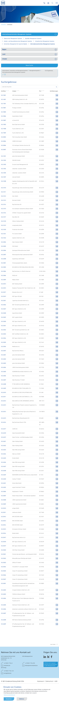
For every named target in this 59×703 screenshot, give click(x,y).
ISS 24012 (3, 401)
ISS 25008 (3, 500)
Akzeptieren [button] (9, 698)
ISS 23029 (3, 317)
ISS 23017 (3, 292)
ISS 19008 (3, 128)
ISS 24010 (3, 392)
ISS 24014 (3, 411)
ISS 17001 (3, 103)
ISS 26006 (3, 609)
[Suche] (52, 3)
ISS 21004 (3, 168)
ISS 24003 (3, 363)
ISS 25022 (3, 558)
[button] (29, 34)
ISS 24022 (3, 445)
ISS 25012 (3, 516)
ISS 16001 (3, 99)
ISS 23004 (3, 271)
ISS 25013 (3, 520)
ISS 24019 (3, 437)
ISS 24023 (3, 449)
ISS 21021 (3, 233)
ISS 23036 (3, 346)
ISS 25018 (3, 541)
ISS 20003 (3, 137)
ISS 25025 (3, 571)
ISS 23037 (3, 350)
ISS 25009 (3, 504)
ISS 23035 (3, 342)
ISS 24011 (3, 396)
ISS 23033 (3, 334)
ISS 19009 (3, 133)
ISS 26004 (3, 598)
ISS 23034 (3, 338)
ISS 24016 (3, 422)
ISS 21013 (3, 200)
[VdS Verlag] (44, 3)
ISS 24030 (3, 479)
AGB (56, 681)
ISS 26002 (3, 590)
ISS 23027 (3, 309)
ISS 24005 (3, 371)
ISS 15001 (3, 95)
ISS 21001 (3, 156)
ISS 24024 (3, 454)
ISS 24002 (3, 359)
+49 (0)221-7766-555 (30, 663)
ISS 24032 (3, 487)
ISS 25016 (3, 533)
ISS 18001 (3, 107)
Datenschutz (49, 681)
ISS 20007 (3, 149)
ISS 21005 (3, 173)
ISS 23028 (3, 313)
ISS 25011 (3, 512)
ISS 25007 (3, 495)
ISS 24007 (3, 380)
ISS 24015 (3, 418)
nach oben (52, 644)
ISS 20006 (3, 145)
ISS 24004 (3, 367)
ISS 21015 (3, 208)
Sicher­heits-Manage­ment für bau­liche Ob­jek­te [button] (15, 44)
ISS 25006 (3, 491)
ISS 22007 (3, 254)
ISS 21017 (3, 217)
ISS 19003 (3, 124)
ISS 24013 (3, 405)
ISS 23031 (3, 325)
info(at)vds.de (7, 665)
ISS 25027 (3, 579)
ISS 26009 (3, 624)
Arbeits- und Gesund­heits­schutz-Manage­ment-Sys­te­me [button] (18, 41)
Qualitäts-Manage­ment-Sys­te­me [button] (33, 38)
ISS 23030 (3, 321)
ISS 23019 (3, 296)
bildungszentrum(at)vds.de (31, 665)
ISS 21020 (3, 229)
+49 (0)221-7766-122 (9, 671)
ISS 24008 (3, 384)
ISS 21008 (3, 181)
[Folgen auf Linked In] (45, 656)
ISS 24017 (3, 429)
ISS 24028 (3, 470)
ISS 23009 (3, 279)
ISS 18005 (3, 112)
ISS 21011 (3, 192)
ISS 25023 (3, 562)
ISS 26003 (3, 594)
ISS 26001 (3, 583)
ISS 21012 (3, 196)
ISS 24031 (3, 483)
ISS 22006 (3, 250)
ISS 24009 (3, 388)
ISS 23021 (3, 300)
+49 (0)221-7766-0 (8, 663)
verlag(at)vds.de (7, 673)
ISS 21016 (3, 213)
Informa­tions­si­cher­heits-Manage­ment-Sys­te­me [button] (42, 44)
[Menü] (57, 3)
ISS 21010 (3, 187)
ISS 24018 (3, 433)
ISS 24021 (3, 441)
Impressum (40, 681)
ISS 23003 (3, 267)
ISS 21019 (3, 225)
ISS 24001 (3, 355)
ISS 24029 (3, 475)
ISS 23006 (3, 275)
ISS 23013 (3, 284)
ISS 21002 (3, 160)
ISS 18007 (3, 120)
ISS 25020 (3, 550)
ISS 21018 (3, 221)
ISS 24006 (3, 375)
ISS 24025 (3, 458)
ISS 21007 (3, 177)
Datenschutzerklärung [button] (9, 695)
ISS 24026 (3, 462)
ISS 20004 (3, 141)
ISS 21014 (3, 204)
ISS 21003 (3, 164)
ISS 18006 (3, 116)
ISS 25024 (3, 566)
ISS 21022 (3, 238)
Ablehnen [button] (21, 698)
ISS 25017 (3, 537)
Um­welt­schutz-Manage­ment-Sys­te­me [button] (44, 41)
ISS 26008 (3, 620)
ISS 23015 (3, 288)
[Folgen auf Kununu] (48, 656)
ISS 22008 (3, 258)
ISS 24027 (3, 466)
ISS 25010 (3, 508)
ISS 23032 (3, 330)
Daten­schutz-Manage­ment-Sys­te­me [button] (13, 38)
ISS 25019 (3, 546)
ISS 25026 (3, 575)
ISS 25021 (3, 554)
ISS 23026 (3, 304)
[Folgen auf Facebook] (52, 656)
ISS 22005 (3, 246)
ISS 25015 (3, 529)
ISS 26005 (3, 605)
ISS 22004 (3, 242)
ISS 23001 (3, 263)
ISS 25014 (3, 525)
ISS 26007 (3, 613)
